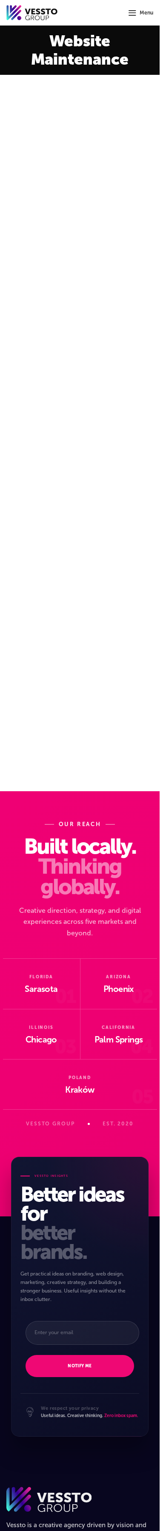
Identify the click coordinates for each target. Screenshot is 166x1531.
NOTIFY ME (80, 1365)
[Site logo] (31, 12)
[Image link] (49, 1499)
